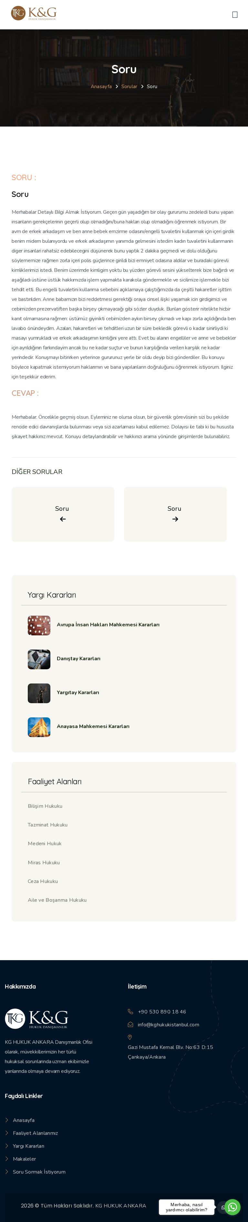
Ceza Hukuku (43, 881)
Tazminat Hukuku (48, 824)
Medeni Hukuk (45, 843)
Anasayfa (101, 86)
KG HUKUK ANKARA (121, 1205)
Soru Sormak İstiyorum (39, 1172)
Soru (63, 508)
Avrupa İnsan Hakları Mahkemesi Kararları (108, 624)
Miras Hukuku (44, 862)
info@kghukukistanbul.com (168, 1024)
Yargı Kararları (29, 1146)
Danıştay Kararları (78, 658)
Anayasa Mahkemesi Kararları (93, 726)
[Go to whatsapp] (232, 1207)
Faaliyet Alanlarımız (35, 1133)
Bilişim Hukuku (45, 806)
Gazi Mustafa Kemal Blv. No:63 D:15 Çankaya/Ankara (170, 1052)
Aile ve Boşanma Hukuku (57, 900)
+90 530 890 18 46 (162, 1011)
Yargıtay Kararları (78, 692)
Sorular (129, 86)
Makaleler (24, 1159)
